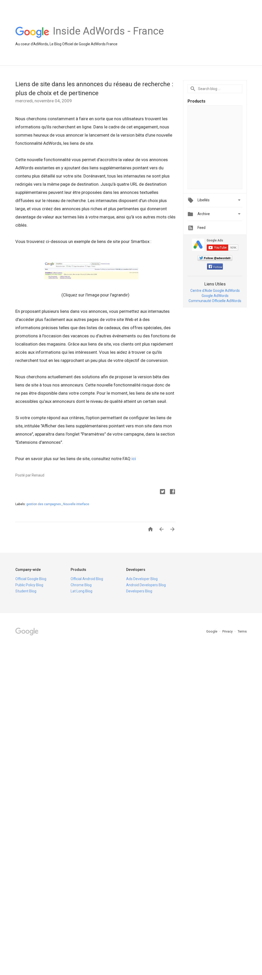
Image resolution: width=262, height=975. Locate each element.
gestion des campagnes (44, 504)
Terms (242, 631)
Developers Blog (139, 591)
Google (212, 631)
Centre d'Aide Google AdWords (215, 291)
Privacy (227, 631)
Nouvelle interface (76, 504)
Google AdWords (215, 296)
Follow (217, 267)
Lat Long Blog (81, 591)
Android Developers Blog (146, 585)
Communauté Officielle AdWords (215, 301)
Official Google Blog (30, 579)
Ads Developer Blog (142, 579)
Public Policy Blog (29, 585)
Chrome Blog (81, 585)
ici (134, 458)
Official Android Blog (87, 579)
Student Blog (25, 591)
